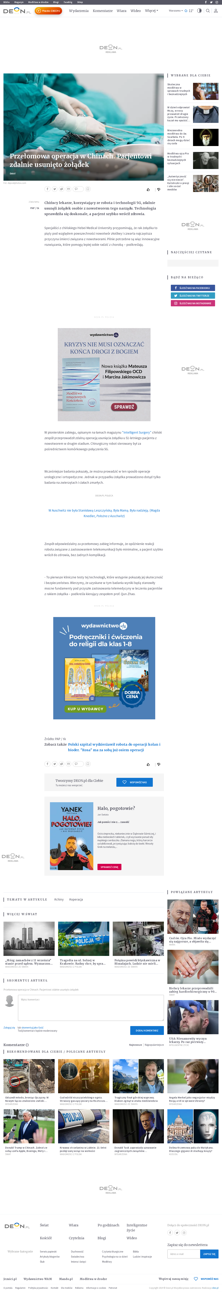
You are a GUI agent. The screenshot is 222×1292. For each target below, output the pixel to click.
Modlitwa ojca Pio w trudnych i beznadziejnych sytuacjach (178, 158)
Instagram (217, 2)
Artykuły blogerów (50, 1256)
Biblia (6, 2)
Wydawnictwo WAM (38, 1279)
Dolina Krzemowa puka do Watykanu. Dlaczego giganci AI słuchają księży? (191, 1149)
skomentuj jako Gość (33, 1027)
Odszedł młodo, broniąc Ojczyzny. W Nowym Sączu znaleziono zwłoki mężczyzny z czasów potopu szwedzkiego (27, 1102)
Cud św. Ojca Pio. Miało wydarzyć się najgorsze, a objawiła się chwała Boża (192, 942)
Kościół (173, 1154)
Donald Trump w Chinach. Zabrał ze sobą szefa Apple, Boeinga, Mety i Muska (26, 1151)
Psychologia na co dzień (115, 1256)
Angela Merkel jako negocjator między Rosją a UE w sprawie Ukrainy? (192, 1099)
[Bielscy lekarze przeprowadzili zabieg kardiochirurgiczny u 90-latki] (193, 967)
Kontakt (54, 1287)
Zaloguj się (9, 1027)
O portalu (7, 1287)
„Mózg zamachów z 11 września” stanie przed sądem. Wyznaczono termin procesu (28, 964)
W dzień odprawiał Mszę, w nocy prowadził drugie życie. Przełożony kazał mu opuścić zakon (178, 115)
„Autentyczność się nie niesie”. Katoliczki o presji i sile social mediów (178, 183)
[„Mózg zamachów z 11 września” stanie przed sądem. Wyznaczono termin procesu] (29, 939)
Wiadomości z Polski (71, 966)
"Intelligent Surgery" (136, 432)
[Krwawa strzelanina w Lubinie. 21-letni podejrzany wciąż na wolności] (83, 1126)
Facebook (205, 2)
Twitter (211, 2)
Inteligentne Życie (179, 1045)
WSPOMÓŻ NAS (210, 1279)
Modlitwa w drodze (38, 2)
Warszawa (175, 11)
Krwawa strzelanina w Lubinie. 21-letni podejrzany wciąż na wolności (83, 1149)
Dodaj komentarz (147, 1030)
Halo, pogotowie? (116, 808)
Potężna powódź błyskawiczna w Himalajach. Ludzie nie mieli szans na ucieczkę (137, 964)
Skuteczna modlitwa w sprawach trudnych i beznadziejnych (178, 89)
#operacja (76, 899)
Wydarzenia (79, 11)
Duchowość (77, 1251)
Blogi (56, 2)
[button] (199, 11)
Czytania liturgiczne (112, 1251)
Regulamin (20, 1287)
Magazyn (18, 2)
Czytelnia (76, 1238)
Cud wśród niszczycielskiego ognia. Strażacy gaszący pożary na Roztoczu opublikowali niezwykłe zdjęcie (82, 1101)
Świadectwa (77, 1256)
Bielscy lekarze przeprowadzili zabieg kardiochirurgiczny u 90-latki (192, 992)
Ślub (42, 1261)
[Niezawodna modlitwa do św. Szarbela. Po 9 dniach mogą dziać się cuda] (206, 137)
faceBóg (68, 2)
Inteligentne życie (137, 1227)
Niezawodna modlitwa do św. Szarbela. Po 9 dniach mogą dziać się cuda (178, 137)
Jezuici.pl (10, 1279)
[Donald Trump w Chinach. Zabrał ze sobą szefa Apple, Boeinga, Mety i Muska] (29, 1126)
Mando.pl (66, 1279)
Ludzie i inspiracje (142, 1256)
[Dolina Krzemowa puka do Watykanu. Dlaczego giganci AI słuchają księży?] (193, 1126)
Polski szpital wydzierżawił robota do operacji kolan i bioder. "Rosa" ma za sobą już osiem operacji (114, 747)
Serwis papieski (48, 1251)
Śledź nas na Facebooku (195, 288)
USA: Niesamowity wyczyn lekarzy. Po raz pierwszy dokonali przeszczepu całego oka (192, 1042)
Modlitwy (107, 1261)
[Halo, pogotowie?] (71, 836)
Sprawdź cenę (109, 867)
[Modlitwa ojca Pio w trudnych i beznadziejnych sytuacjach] (206, 160)
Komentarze (103, 11)
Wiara (121, 11)
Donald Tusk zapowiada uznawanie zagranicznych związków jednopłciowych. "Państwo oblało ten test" (136, 1152)
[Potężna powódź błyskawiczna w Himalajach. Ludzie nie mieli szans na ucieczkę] (138, 939)
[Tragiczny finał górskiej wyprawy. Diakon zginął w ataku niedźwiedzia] (138, 1076)
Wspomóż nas (138, 782)
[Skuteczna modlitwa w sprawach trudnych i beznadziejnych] (206, 91)
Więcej (150, 11)
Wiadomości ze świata (16, 966)
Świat (13, 173)
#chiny (59, 899)
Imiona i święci (78, 1261)
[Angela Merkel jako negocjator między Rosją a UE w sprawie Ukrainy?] (193, 1076)
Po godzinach (108, 1225)
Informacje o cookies (96, 1287)
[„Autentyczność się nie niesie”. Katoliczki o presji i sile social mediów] (206, 183)
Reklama (79, 1287)
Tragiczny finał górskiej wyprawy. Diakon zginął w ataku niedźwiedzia (136, 1099)
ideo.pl (215, 1287)
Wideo (136, 11)
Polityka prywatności (38, 1287)
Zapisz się (209, 1254)
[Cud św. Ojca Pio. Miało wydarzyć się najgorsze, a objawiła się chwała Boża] (193, 917)
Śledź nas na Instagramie (195, 303)
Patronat (113, 1287)
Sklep (80, 2)
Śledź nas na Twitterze (194, 295)
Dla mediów (66, 1287)
